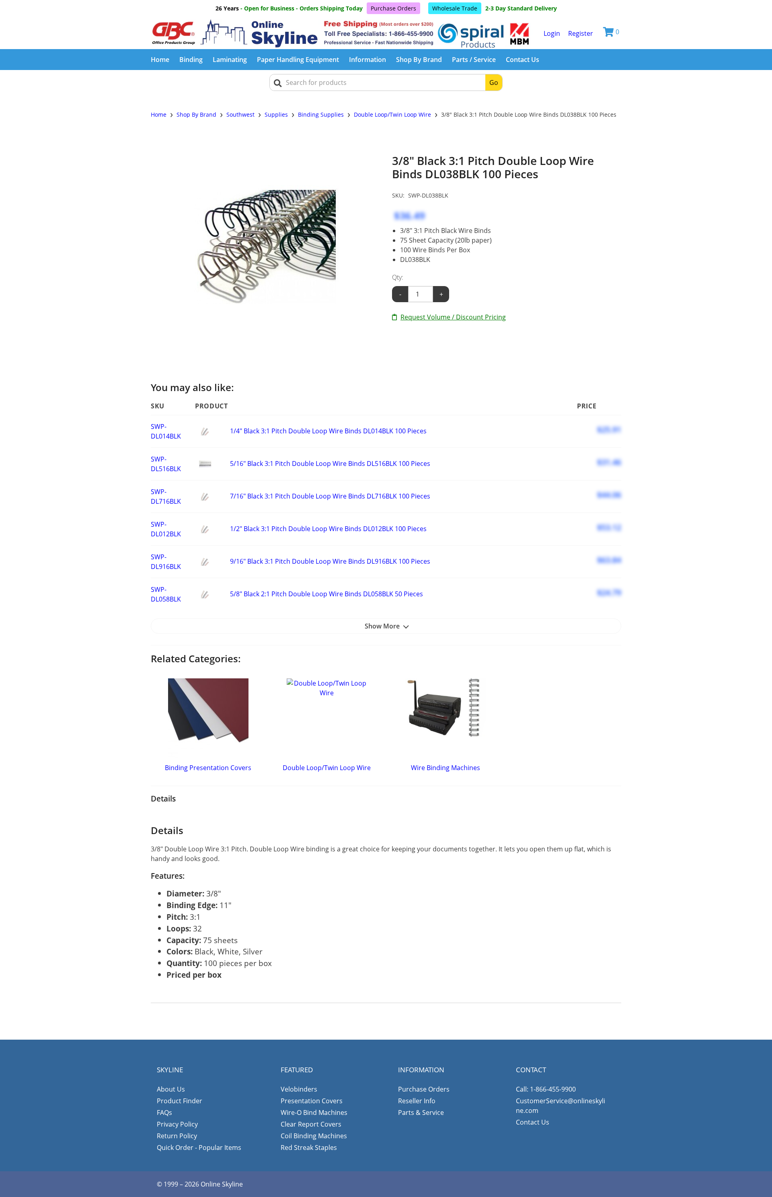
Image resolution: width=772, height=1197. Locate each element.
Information (367, 59)
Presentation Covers (312, 1100)
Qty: (397, 277)
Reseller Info (416, 1100)
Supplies (276, 114)
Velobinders (299, 1089)
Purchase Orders (393, 8)
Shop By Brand (419, 59)
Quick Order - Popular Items (199, 1147)
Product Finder (179, 1100)
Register (580, 33)
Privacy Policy (177, 1124)
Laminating (230, 59)
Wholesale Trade (454, 8)
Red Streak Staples (309, 1147)
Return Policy (177, 1135)
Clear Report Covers (311, 1124)
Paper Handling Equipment (298, 59)
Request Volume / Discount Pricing (453, 317)
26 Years (227, 8)
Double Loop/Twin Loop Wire (392, 114)
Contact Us (522, 59)
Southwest (240, 114)
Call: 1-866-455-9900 (546, 1089)
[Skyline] (342, 33)
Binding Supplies (320, 114)
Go (493, 82)
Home (160, 59)
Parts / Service (474, 59)
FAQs (164, 1112)
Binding (191, 59)
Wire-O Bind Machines (314, 1112)
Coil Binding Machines (314, 1135)
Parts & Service (421, 1112)
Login (552, 33)
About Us (171, 1089)
